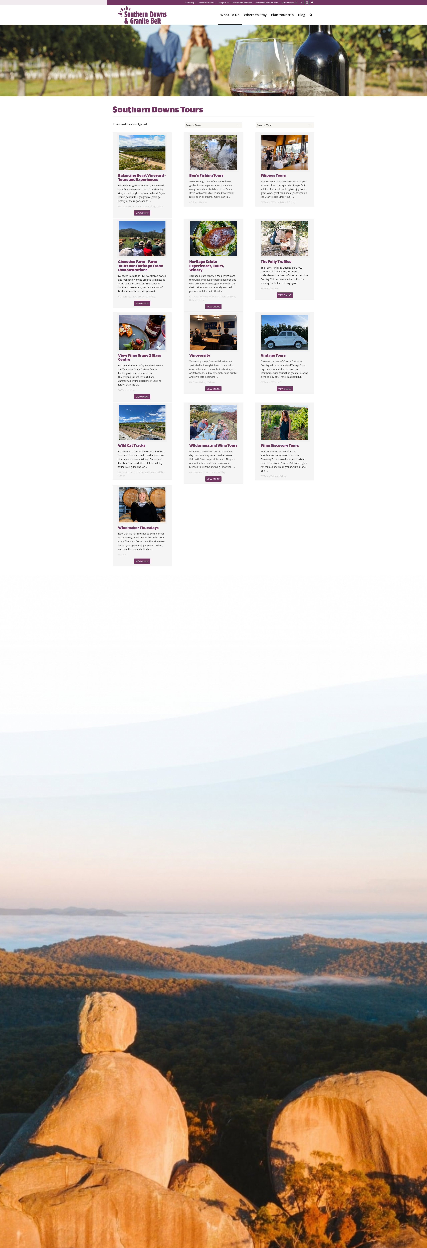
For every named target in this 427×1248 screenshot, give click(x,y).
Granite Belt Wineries (242, 2)
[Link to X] (311, 2)
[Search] (310, 15)
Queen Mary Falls (290, 2)
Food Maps (190, 2)
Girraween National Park (267, 2)
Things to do (223, 2)
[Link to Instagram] (306, 2)
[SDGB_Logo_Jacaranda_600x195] (142, 15)
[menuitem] (190, 2)
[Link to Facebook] (301, 2)
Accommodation (206, 2)
